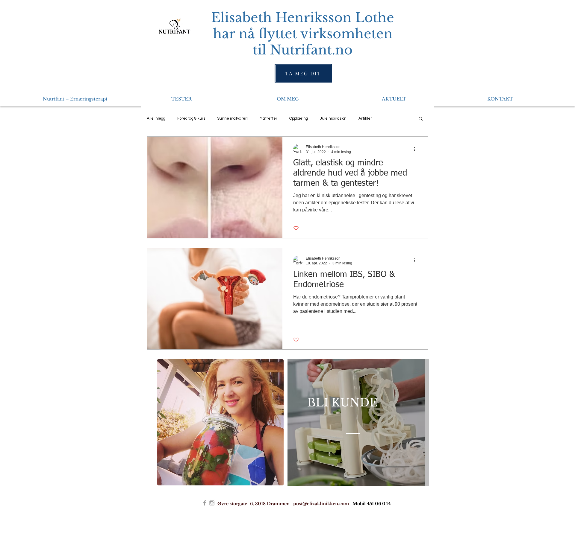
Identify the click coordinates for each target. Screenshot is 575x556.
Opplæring (298, 118)
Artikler (365, 118)
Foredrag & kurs (191, 118)
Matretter (268, 118)
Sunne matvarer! (232, 118)
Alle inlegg (156, 118)
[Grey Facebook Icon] (204, 502)
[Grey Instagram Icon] (211, 502)
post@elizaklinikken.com (321, 503)
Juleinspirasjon (333, 118)
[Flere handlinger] (416, 149)
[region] (358, 422)
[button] (420, 119)
